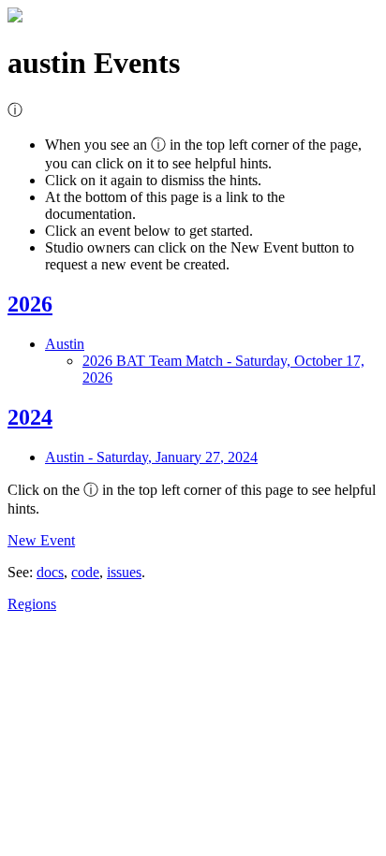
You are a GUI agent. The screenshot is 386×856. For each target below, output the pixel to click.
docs (50, 572)
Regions (31, 604)
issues (124, 572)
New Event (41, 540)
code (85, 572)
